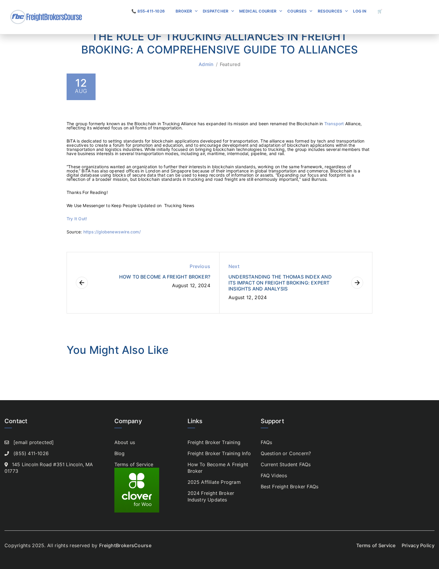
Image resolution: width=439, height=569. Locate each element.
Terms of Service (134, 464)
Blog (119, 453)
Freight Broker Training (214, 442)
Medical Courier (258, 11)
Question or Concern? (286, 453)
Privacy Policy (418, 545)
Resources (330, 11)
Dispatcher (215, 11)
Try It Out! (77, 218)
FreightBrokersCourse (125, 545)
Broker (184, 11)
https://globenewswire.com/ (112, 231)
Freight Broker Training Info (219, 453)
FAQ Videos (274, 475)
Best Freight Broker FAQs (290, 487)
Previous (200, 266)
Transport (334, 123)
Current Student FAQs (286, 464)
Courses (297, 11)
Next (234, 266)
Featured (230, 64)
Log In (359, 11)
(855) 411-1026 (31, 453)
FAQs (266, 442)
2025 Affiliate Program (214, 482)
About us (124, 442)
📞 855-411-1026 (148, 11)
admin (206, 64)
